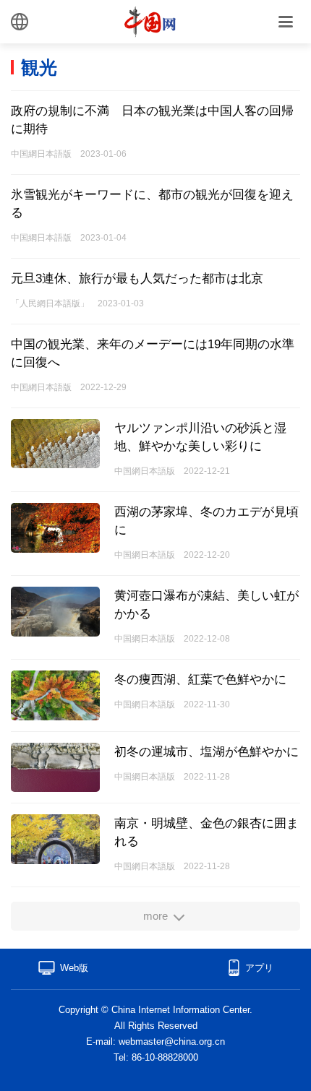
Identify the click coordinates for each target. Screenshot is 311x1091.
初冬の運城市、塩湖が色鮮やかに (206, 752)
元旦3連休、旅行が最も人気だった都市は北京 (137, 278)
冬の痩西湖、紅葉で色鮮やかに (200, 679)
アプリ (259, 968)
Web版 (74, 968)
